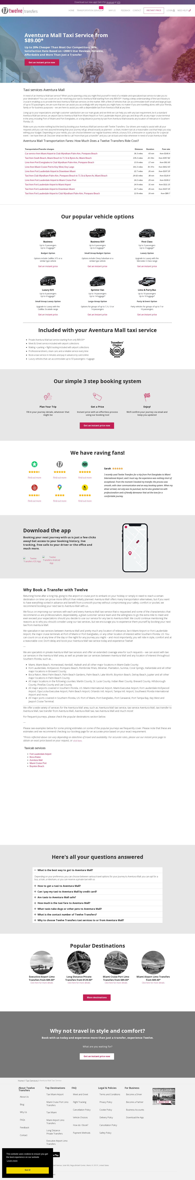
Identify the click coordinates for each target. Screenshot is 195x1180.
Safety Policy (105, 1132)
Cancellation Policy (81, 1109)
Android (110, 2)
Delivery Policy (106, 1117)
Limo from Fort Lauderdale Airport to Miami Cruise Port (50, 180)
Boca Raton (35, 757)
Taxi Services (32, 1080)
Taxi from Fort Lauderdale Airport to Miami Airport (48, 184)
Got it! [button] (28, 1170)
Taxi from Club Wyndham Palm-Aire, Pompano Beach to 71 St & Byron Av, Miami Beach (66, 176)
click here (77, 740)
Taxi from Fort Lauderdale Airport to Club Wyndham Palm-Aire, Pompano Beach (62, 193)
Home (71, 10)
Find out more (34, 477)
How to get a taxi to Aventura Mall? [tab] (59, 885)
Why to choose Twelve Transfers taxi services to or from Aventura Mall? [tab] (81, 920)
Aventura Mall (36, 760)
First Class (147, 241)
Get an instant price (48, 266)
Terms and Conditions (109, 1094)
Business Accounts (135, 1109)
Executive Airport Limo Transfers (57, 1142)
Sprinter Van (97, 289)
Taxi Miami (51, 1112)
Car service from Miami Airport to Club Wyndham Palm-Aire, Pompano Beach (61, 153)
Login (170, 10)
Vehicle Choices (80, 1117)
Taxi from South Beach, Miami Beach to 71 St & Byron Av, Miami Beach (58, 158)
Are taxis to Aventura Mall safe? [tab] (57, 897)
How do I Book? (80, 1125)
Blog (22, 1104)
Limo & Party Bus (147, 289)
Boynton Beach (37, 766)
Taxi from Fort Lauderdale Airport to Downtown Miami (50, 189)
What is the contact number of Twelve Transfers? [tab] (67, 914)
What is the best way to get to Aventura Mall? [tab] (65, 870)
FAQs (22, 1119)
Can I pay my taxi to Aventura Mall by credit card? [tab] (67, 891)
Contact (137, 10)
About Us (24, 1096)
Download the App (135, 1117)
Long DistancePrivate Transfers (54, 1132)
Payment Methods (81, 1132)
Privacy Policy (105, 1102)
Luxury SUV (48, 289)
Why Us (112, 10)
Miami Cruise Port (38, 763)
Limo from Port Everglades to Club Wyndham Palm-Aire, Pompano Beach (59, 162)
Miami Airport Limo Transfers (55, 1122)
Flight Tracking (79, 1102)
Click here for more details (42, 982)
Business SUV (97, 241)
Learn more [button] (12, 1161)
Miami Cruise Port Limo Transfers (57, 1104)
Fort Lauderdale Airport (40, 754)
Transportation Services (90, 10)
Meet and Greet (80, 1094)
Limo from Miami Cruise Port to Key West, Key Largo (49, 167)
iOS (118, 2)
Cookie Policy (105, 1109)
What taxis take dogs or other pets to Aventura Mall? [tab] (70, 908)
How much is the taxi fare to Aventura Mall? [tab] (64, 903)
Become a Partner (134, 1102)
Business (48, 241)
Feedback (125, 10)
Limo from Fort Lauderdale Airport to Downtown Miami (50, 171)
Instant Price (153, 10)
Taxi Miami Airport (55, 1094)
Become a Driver (134, 1094)
